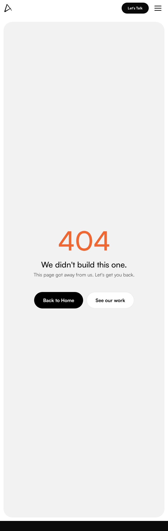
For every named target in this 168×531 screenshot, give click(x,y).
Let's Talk (135, 8)
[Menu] (158, 8)
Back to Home (58, 300)
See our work (110, 300)
